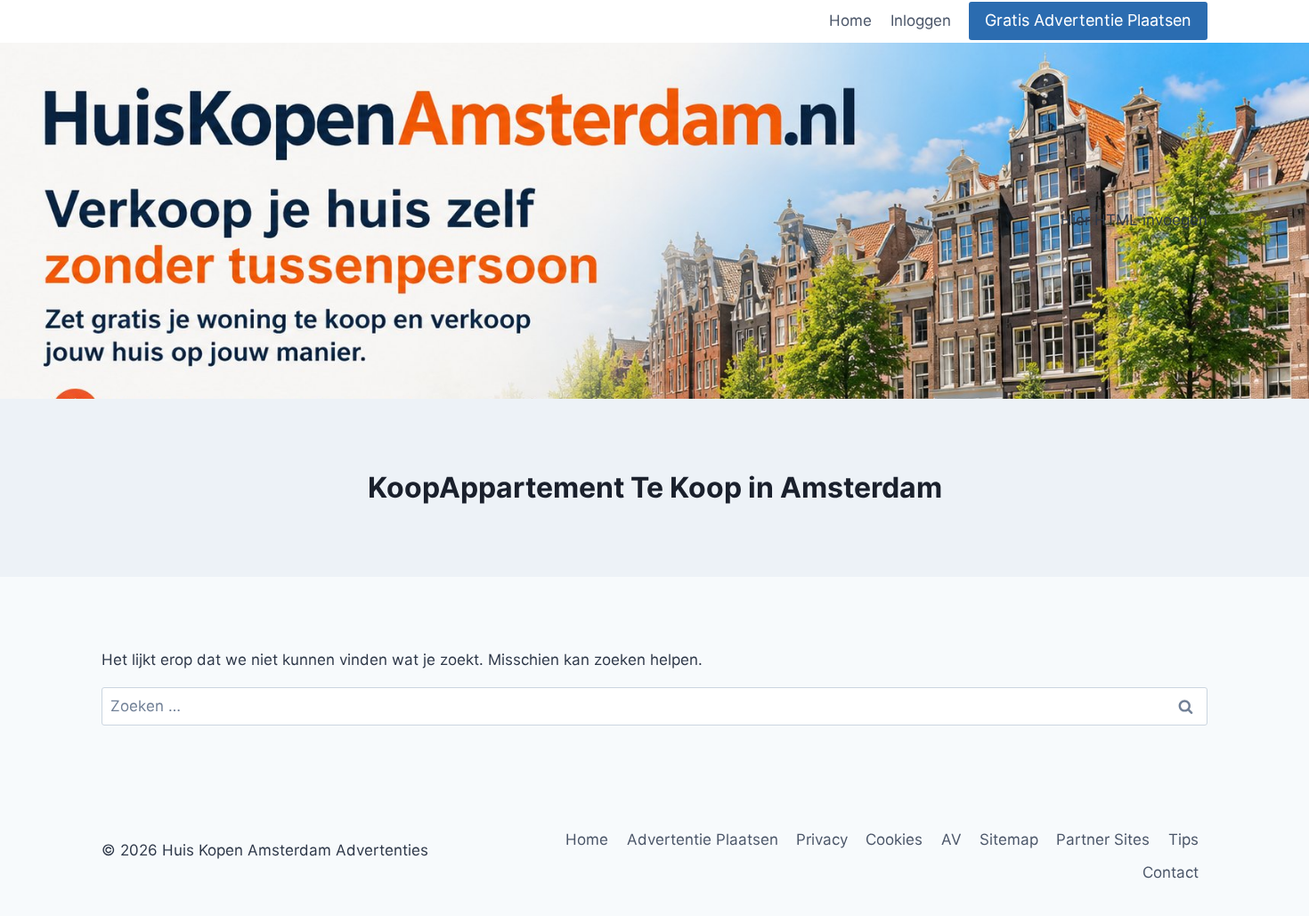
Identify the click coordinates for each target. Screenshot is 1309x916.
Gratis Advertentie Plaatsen (1088, 20)
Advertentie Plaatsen (702, 839)
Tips (1183, 839)
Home (850, 20)
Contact (1170, 872)
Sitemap (1009, 839)
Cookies (894, 839)
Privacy (822, 839)
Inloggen (920, 20)
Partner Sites (1103, 839)
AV (951, 839)
